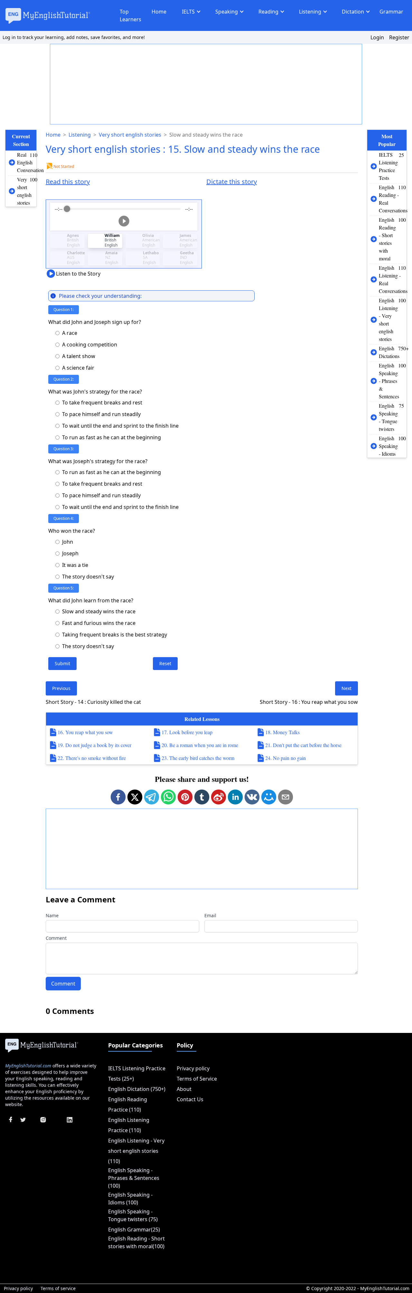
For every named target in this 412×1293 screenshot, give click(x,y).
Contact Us (190, 1099)
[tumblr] (202, 797)
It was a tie (75, 565)
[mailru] (268, 797)
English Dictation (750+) (136, 1089)
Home (159, 11)
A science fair (78, 367)
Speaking (226, 11)
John (67, 541)
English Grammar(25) (134, 1229)
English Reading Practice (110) (127, 1104)
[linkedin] (235, 797)
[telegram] (151, 797)
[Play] (123, 221)
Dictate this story (231, 181)
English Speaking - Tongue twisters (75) (133, 1215)
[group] (124, 216)
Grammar (391, 11)
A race (69, 332)
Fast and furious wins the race (99, 623)
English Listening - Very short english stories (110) (136, 1151)
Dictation (353, 11)
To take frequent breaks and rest (102, 402)
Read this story (68, 181)
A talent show (78, 356)
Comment (56, 938)
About (184, 1089)
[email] (285, 797)
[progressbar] (123, 209)
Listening (310, 11)
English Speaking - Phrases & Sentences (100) (133, 1178)
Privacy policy (193, 1068)
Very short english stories (130, 134)
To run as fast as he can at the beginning (111, 437)
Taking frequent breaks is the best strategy (114, 634)
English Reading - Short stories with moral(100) (136, 1242)
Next (346, 688)
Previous (61, 688)
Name (52, 915)
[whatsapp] (168, 797)
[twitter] (135, 797)
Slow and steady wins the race (99, 611)
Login (377, 37)
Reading (268, 11)
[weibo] (218, 797)
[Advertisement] (206, 84)
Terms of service (58, 1288)
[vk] (252, 797)
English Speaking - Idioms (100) (130, 1198)
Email (210, 915)
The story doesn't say (88, 576)
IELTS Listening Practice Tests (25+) (136, 1073)
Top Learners (130, 15)
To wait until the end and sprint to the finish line (120, 425)
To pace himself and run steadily (101, 414)
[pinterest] (185, 797)
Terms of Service (197, 1078)
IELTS (188, 11)
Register (399, 37)
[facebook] (118, 797)
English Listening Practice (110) (128, 1125)
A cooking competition (89, 344)
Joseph (70, 553)
